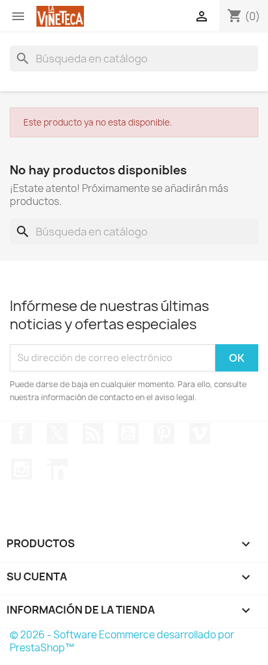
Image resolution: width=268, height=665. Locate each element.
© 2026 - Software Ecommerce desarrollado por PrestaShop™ (122, 641)
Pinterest (164, 433)
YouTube (128, 433)
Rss (93, 433)
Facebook (21, 433)
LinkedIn (57, 469)
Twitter (57, 433)
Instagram (21, 469)
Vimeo (199, 433)
